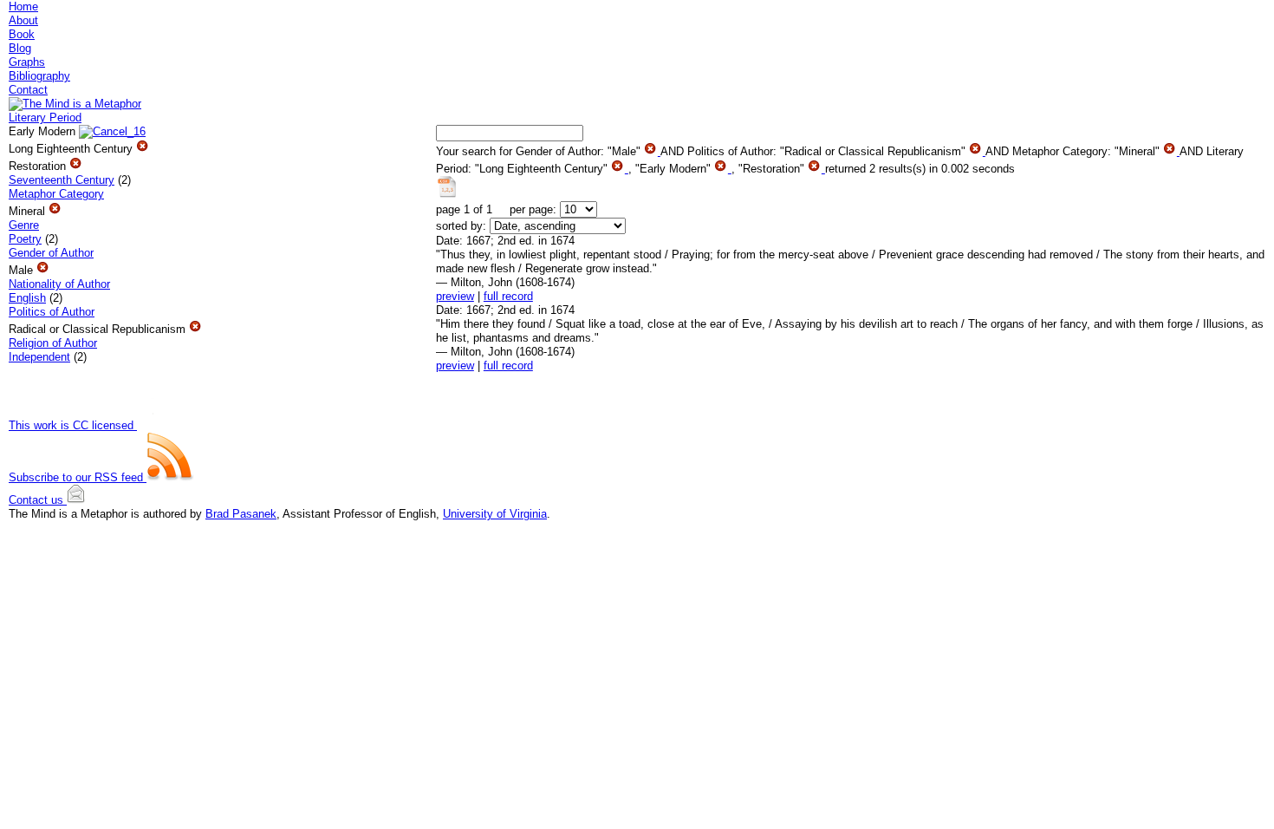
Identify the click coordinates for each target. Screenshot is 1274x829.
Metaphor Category (56, 193)
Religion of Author (53, 342)
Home (23, 6)
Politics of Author (51, 311)
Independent (39, 356)
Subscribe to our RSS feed (77, 477)
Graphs (27, 62)
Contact (28, 89)
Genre (24, 225)
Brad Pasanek (240, 513)
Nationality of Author (59, 283)
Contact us (38, 499)
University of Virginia (495, 513)
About (23, 20)
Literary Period (45, 117)
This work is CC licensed (73, 425)
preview (455, 296)
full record (508, 296)
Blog (20, 48)
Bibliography (39, 75)
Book (22, 34)
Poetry (25, 238)
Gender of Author (51, 252)
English (27, 297)
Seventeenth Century (61, 179)
